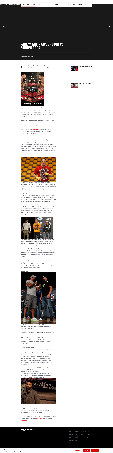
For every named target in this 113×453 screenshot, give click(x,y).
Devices (82, 433)
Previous (4, 27)
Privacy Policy (89, 433)
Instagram (76, 433)
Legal (88, 430)
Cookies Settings (78, 450)
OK (94, 450)
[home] (57, 4)
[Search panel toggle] (88, 4)
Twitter (76, 440)
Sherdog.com (39, 418)
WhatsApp (76, 436)
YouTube (76, 437)
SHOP (85, 4)
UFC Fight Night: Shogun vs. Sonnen (31, 67)
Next (109, 27)
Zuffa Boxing (80, 4)
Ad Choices (88, 434)
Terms (88, 431)
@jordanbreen (24, 420)
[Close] (111, 450)
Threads (76, 434)
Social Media (77, 430)
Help (81, 430)
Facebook (76, 431)
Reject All (86, 450)
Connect (69, 4)
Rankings (28, 4)
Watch (74, 4)
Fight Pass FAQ (83, 431)
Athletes (34, 4)
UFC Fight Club (71, 440)
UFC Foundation (71, 433)
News (38, 4)
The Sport (70, 431)
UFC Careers (71, 434)
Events (24, 4)
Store (70, 439)
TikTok (76, 439)
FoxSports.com (35, 129)
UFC (69, 430)
